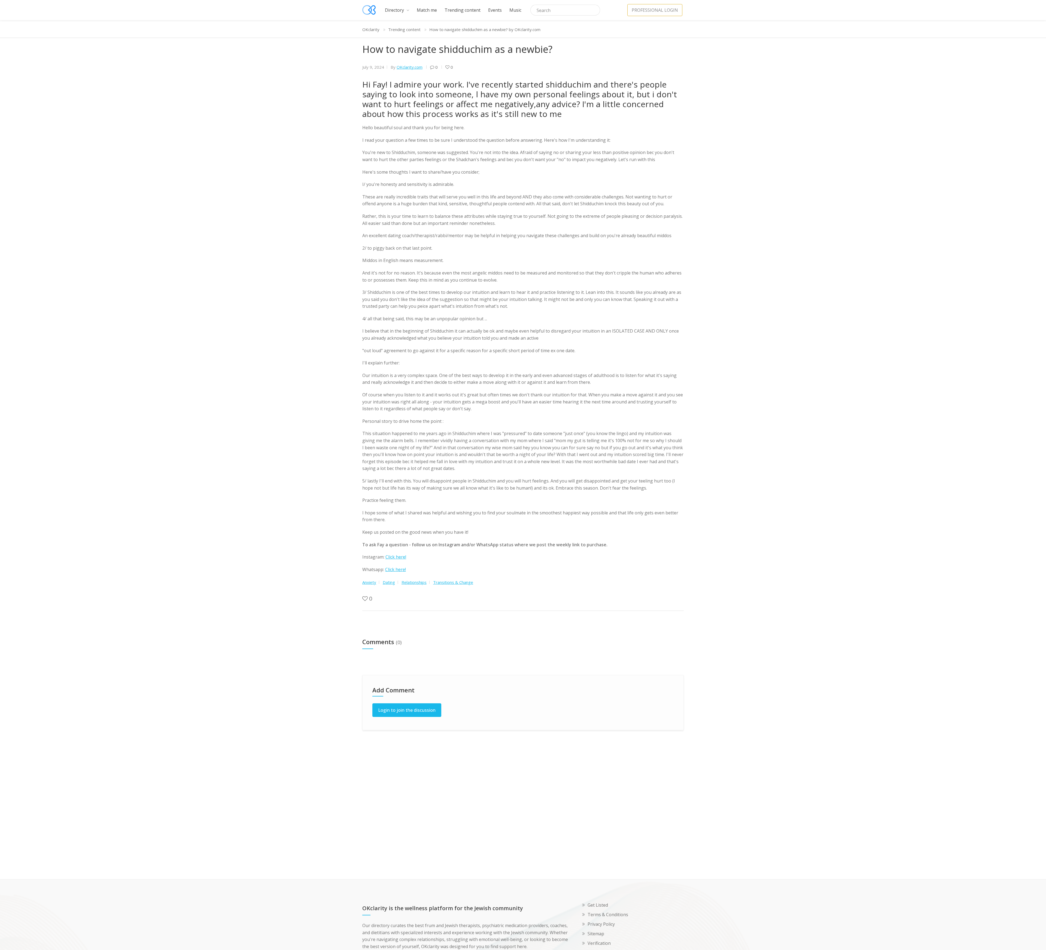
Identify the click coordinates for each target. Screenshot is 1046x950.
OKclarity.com (409, 67)
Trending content (463, 10)
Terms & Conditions (608, 915)
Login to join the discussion (407, 710)
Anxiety (369, 582)
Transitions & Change (453, 582)
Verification (599, 943)
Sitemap (596, 934)
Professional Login (655, 10)
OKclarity (370, 29)
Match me (427, 10)
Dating (389, 582)
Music (515, 10)
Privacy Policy (601, 924)
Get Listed (598, 905)
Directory (395, 10)
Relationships (414, 582)
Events (495, 10)
